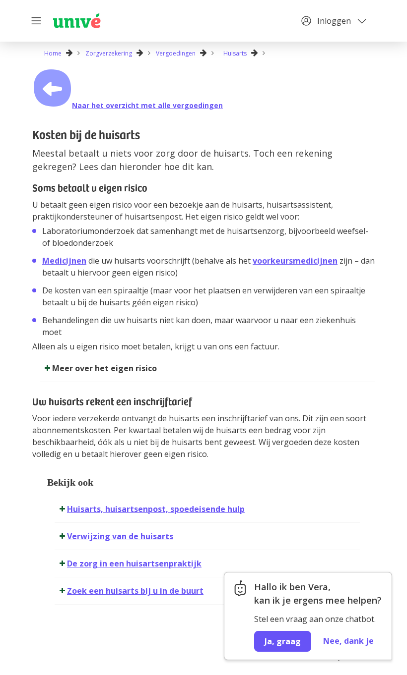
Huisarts (235, 53)
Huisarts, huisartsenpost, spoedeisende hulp (156, 509)
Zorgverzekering (108, 53)
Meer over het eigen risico (104, 368)
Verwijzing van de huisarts (120, 536)
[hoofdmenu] (37, 21)
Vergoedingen (176, 53)
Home (53, 53)
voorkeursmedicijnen (295, 260)
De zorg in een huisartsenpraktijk (134, 563)
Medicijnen (64, 260)
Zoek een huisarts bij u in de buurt (135, 590)
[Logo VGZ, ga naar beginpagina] (77, 20)
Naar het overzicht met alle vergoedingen (147, 105)
